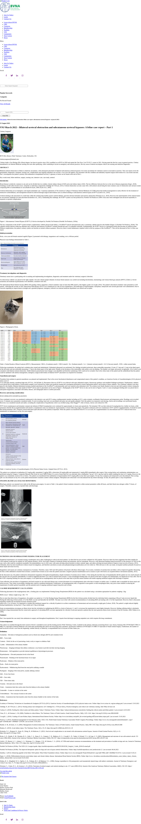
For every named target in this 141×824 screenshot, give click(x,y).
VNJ (5, 32)
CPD (5, 24)
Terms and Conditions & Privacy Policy (16, 810)
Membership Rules (9, 807)
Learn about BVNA (10, 22)
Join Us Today (9, 15)
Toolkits (6, 30)
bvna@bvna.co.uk (9, 798)
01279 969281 (9, 796)
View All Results (5, 104)
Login (6, 17)
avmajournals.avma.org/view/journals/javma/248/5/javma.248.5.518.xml (22, 768)
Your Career (8, 36)
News (6, 38)
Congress (7, 26)
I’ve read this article (6, 771)
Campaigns (7, 34)
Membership (8, 28)
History (6, 808)
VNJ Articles (3, 119)
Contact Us (7, 19)
